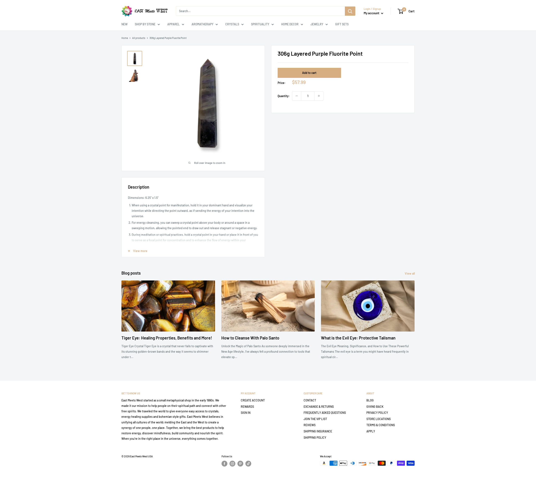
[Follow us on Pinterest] (240, 464)
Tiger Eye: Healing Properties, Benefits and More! (166, 337)
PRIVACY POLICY (377, 412)
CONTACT (310, 400)
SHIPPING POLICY (315, 437)
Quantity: (284, 96)
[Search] (350, 11)
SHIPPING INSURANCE (318, 431)
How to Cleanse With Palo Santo (250, 337)
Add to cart (309, 72)
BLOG (370, 400)
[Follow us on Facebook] (224, 464)
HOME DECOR (290, 24)
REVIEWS (310, 425)
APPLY (370, 431)
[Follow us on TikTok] (248, 464)
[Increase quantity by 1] (318, 95)
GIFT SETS (342, 24)
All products (138, 37)
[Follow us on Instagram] (232, 464)
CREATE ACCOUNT (253, 400)
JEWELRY (317, 24)
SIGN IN (245, 412)
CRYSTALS (232, 24)
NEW (124, 24)
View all (410, 273)
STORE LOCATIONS (378, 419)
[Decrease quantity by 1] (296, 95)
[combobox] (260, 11)
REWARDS (247, 406)
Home (124, 37)
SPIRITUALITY (260, 24)
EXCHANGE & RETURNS (319, 406)
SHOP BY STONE (145, 24)
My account (372, 13)
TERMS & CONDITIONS (380, 425)
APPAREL (173, 24)
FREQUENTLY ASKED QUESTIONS (325, 412)
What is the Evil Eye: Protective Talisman (358, 337)
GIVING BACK (375, 406)
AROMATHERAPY (202, 24)
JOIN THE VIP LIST (315, 419)
